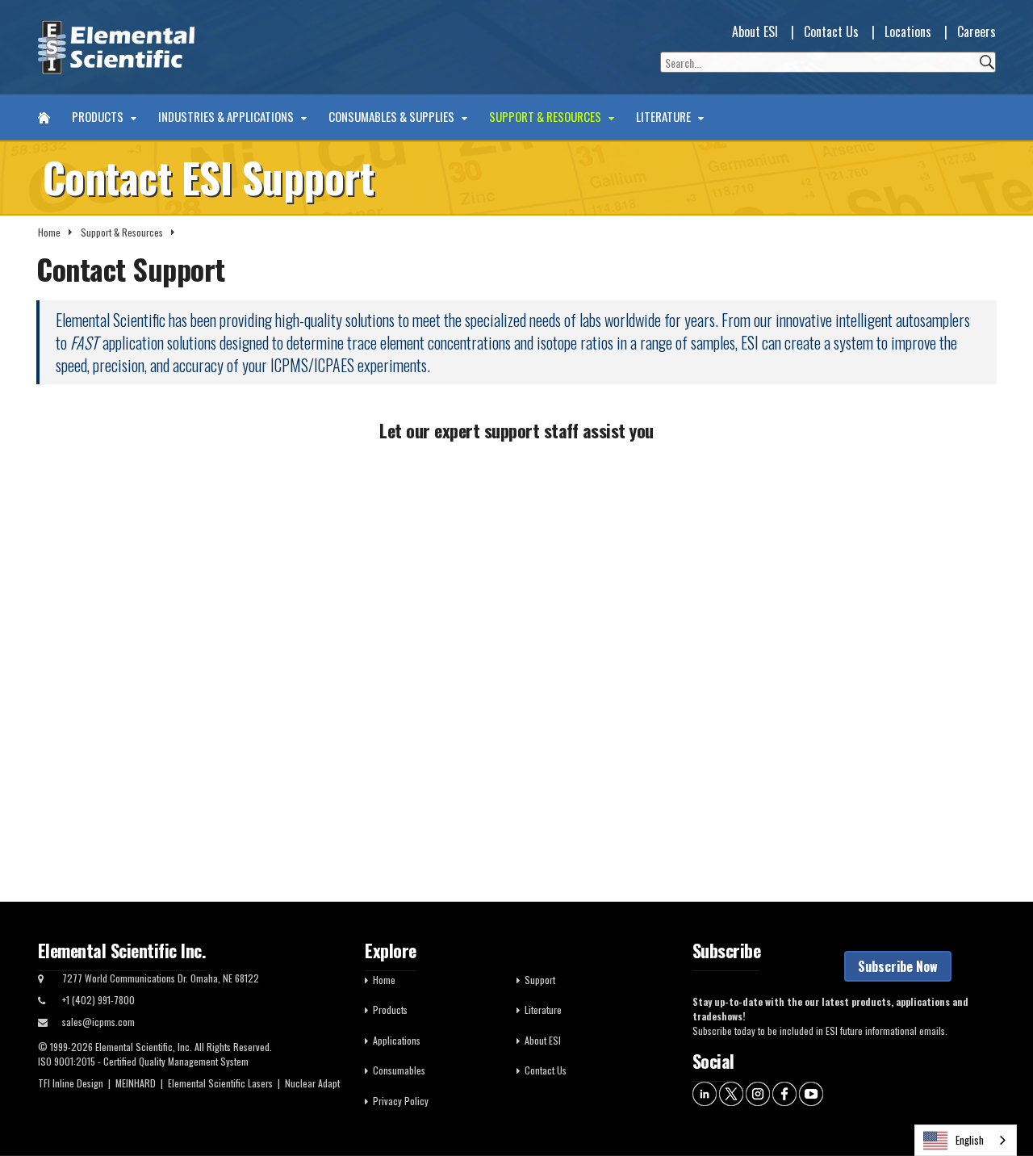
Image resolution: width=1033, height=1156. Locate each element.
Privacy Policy (401, 1101)
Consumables (399, 1070)
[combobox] (965, 1140)
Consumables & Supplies (392, 117)
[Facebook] (784, 1092)
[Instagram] (758, 1092)
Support (540, 979)
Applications (396, 1040)
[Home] (44, 117)
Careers (976, 31)
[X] (731, 1092)
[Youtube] (811, 1092)
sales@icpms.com (98, 1021)
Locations (908, 31)
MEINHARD (135, 1083)
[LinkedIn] (704, 1092)
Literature (664, 117)
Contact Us (831, 31)
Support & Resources (546, 117)
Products (99, 117)
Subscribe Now (898, 966)
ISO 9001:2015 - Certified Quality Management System (143, 1061)
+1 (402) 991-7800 (98, 1000)
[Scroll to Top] (997, 1107)
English (970, 1140)
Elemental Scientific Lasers (220, 1083)
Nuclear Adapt (312, 1083)
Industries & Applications (227, 117)
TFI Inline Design (70, 1083)
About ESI (755, 31)
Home (49, 232)
